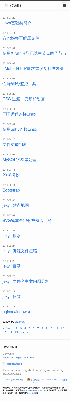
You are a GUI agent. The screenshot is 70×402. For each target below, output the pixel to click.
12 (62, 328)
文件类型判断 (15, 144)
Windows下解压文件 (21, 38)
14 (10, 332)
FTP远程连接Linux (19, 114)
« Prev (7, 328)
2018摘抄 (11, 175)
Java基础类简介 (17, 23)
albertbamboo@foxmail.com (18, 357)
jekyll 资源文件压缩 (20, 251)
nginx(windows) (16, 311)
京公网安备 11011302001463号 (44, 379)
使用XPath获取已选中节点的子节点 (34, 53)
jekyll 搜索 (12, 235)
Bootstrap (11, 190)
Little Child (12, 5)
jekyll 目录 (12, 266)
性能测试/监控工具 (19, 83)
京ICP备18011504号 (14, 379)
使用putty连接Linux (20, 129)
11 (56, 328)
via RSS (20, 321)
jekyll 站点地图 (16, 205)
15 (16, 332)
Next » (24, 332)
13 (5, 332)
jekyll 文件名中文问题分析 (26, 281)
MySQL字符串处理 (20, 159)
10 (51, 328)
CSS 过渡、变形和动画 (24, 99)
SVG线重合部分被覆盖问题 (27, 220)
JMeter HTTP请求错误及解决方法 (33, 68)
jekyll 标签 (12, 296)
